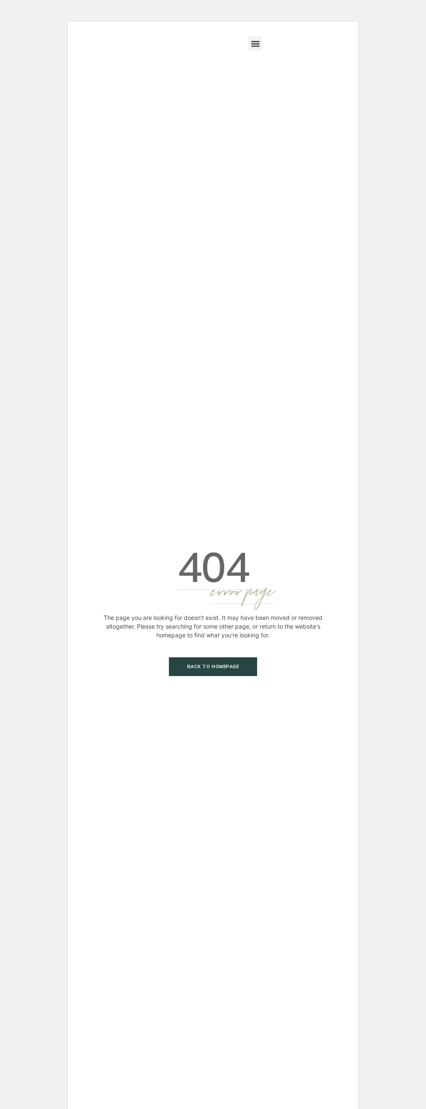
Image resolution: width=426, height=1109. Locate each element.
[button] (255, 43)
